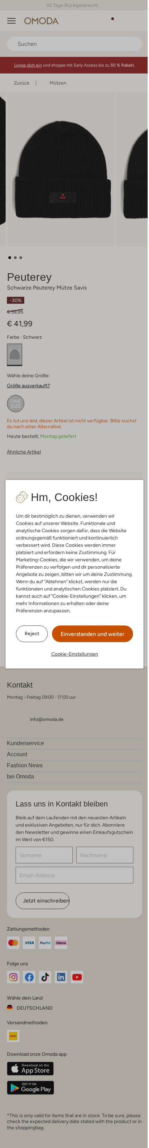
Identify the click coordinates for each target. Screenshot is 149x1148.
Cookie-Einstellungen (72, 654)
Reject (29, 633)
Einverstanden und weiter (90, 634)
